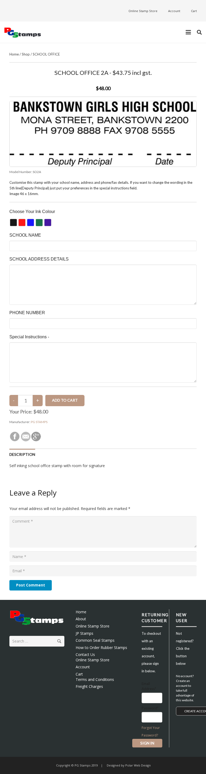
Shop (26, 54)
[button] (188, 32)
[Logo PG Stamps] (23, 32)
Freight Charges (89, 686)
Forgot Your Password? (151, 731)
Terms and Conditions (95, 679)
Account (83, 666)
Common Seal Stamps (95, 640)
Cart (79, 674)
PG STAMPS (39, 422)
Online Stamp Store (92, 626)
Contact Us (85, 654)
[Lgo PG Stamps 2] (36, 617)
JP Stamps (84, 633)
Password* (150, 708)
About (81, 618)
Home (14, 54)
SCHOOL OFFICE (46, 54)
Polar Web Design (137, 765)
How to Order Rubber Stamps (101, 647)
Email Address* (149, 686)
